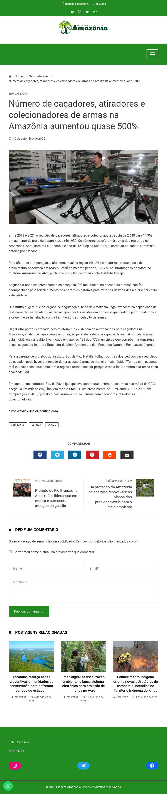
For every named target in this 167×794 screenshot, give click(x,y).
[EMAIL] (127, 455)
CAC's (52, 424)
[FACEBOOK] (40, 455)
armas (37, 424)
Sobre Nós (16, 751)
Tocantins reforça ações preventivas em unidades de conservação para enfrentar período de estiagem (31, 684)
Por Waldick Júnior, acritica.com (34, 411)
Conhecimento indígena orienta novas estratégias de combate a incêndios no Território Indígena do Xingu (135, 684)
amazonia (19, 424)
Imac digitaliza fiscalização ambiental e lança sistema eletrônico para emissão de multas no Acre (83, 684)
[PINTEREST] (92, 455)
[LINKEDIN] (74, 455)
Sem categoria (18, 93)
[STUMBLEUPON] (109, 455)
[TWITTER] (57, 455)
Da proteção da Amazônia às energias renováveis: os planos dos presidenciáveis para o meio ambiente (110, 494)
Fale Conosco (19, 742)
